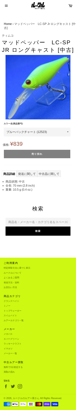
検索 (38, 231)
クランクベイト (11, 301)
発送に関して (27, 173)
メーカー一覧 (10, 353)
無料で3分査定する (13, 367)
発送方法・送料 (11, 282)
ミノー (7, 306)
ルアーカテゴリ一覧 (14, 320)
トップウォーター (12, 310)
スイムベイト (10, 315)
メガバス (8, 334)
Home (8, 23)
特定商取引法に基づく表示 (17, 268)
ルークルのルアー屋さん (26, 398)
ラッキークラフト (12, 343)
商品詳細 (9, 173)
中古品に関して (49, 173)
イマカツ (8, 348)
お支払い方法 (10, 287)
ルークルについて (12, 273)
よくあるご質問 (11, 277)
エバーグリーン (11, 339)
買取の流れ (9, 372)
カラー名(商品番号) (13, 123)
